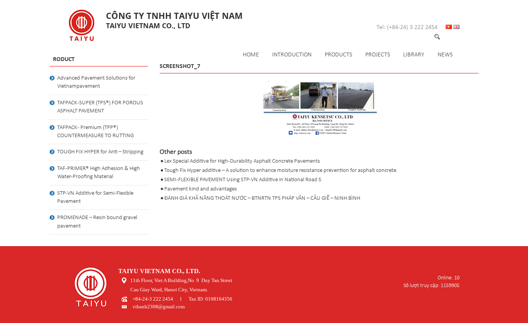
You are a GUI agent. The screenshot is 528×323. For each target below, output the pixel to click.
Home (251, 55)
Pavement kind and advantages (200, 189)
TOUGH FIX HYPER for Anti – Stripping (100, 152)
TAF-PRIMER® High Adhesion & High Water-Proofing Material (98, 173)
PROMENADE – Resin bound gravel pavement (97, 222)
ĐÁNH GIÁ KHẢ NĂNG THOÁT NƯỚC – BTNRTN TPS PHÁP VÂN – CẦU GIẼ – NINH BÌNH (262, 198)
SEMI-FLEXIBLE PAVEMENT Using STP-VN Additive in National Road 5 (243, 180)
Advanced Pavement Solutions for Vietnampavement (96, 82)
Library (413, 55)
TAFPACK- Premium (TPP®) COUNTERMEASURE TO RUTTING (95, 132)
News (445, 55)
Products (338, 55)
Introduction (292, 55)
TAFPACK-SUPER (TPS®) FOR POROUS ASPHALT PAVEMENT (100, 107)
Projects (377, 55)
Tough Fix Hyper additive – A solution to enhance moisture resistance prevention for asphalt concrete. (281, 170)
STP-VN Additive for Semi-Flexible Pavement (95, 197)
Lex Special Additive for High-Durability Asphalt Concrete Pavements (242, 161)
